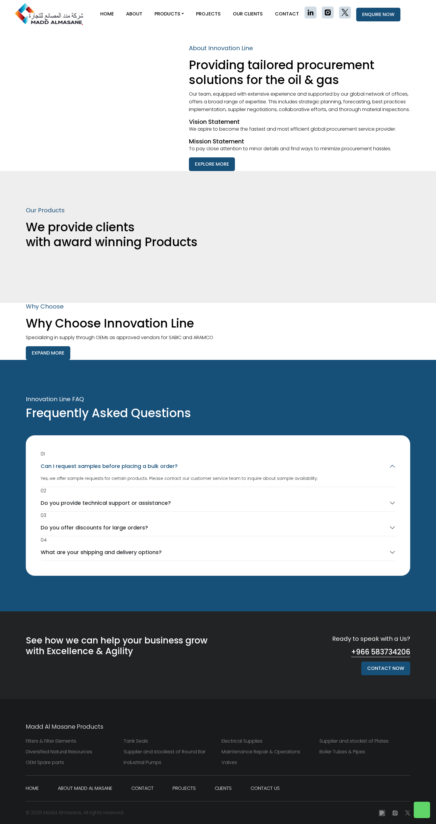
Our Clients (248, 13)
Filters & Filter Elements (51, 741)
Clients (223, 788)
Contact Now (385, 668)
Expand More (48, 352)
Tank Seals (136, 741)
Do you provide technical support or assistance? (106, 503)
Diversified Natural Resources (59, 751)
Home (107, 13)
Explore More (212, 164)
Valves (229, 762)
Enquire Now (378, 14)
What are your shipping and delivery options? (101, 552)
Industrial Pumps (142, 762)
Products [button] (167, 13)
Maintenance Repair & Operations (261, 751)
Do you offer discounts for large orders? (94, 527)
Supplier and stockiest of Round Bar (165, 751)
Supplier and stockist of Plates (354, 741)
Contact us (265, 788)
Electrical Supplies (242, 741)
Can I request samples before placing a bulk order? (109, 466)
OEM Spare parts (45, 762)
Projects (208, 13)
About (134, 13)
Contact (287, 13)
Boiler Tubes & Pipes (342, 751)
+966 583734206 (380, 652)
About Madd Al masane (85, 788)
